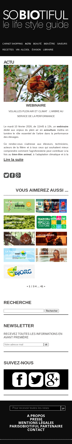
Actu (28, 44)
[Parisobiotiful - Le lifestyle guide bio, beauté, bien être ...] (36, 40)
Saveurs (62, 44)
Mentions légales (36, 422)
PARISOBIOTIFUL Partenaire (36, 426)
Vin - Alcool (23, 49)
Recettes (8, 49)
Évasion (36, 49)
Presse (36, 419)
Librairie (48, 49)
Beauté (37, 44)
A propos (36, 415)
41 (41, 286)
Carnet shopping (12, 44)
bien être (49, 44)
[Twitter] (6, 177)
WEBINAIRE (36, 105)
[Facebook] (12, 177)
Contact (36, 429)
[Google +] (18, 177)
